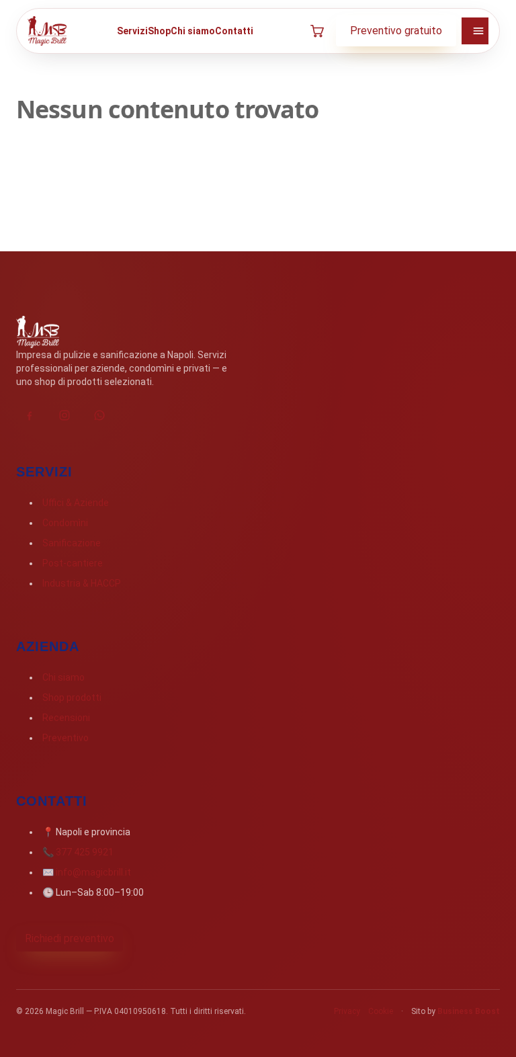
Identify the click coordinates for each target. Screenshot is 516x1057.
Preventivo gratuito (396, 30)
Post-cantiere (72, 563)
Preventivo (65, 737)
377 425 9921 (85, 852)
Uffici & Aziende (75, 502)
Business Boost (468, 1011)
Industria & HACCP (81, 583)
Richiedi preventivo (69, 938)
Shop (159, 31)
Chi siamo (193, 31)
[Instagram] (64, 415)
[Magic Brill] (47, 31)
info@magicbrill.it (93, 872)
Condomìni (65, 522)
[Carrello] (317, 30)
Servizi (132, 31)
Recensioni (66, 717)
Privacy (347, 1011)
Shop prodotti (71, 697)
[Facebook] (29, 415)
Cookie (380, 1011)
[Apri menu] (475, 30)
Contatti (234, 31)
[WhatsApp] (99, 415)
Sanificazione (71, 543)
